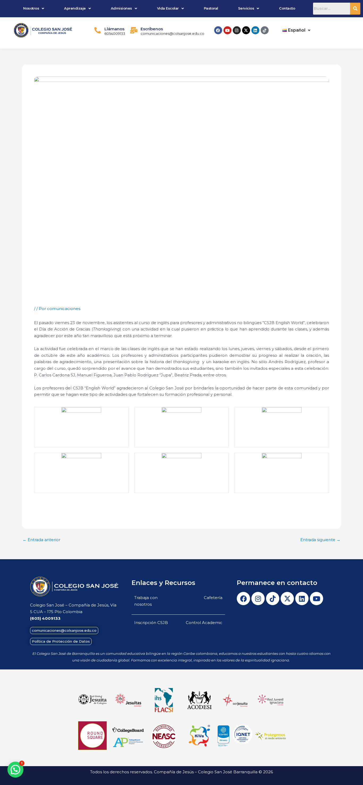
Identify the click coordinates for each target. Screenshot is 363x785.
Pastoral (211, 8)
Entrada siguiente (320, 540)
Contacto (287, 8)
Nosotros (31, 8)
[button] (33, 8)
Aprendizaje (75, 8)
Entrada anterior (41, 540)
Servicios (246, 8)
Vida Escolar (168, 8)
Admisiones (121, 8)
